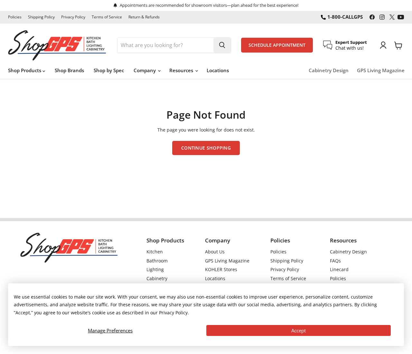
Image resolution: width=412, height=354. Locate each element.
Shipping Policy (41, 17)
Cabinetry (156, 278)
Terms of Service (107, 17)
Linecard (339, 269)
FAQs (335, 261)
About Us (215, 252)
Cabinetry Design (329, 70)
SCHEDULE (276, 45)
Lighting (155, 269)
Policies (15, 17)
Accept (298, 330)
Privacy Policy (73, 17)
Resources (181, 70)
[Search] (222, 45)
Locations (218, 70)
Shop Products (25, 70)
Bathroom (157, 261)
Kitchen (154, 252)
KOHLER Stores (221, 269)
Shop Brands (69, 70)
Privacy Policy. (174, 313)
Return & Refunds (144, 17)
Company (145, 70)
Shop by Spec (109, 70)
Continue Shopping (206, 148)
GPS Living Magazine (381, 70)
